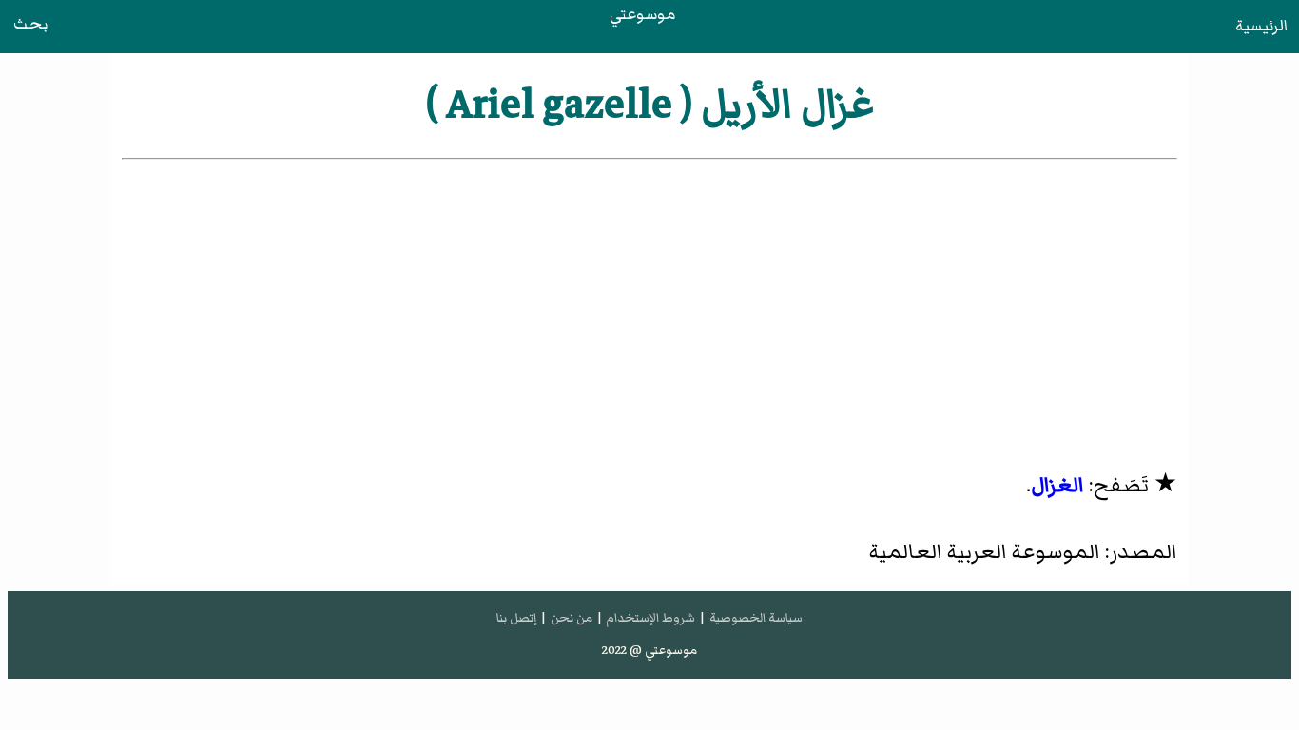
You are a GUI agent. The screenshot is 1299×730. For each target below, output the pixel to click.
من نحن (571, 617)
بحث (30, 23)
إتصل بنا (516, 617)
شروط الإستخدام (650, 617)
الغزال (1057, 485)
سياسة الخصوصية (756, 617)
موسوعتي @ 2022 (649, 650)
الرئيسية (1261, 25)
